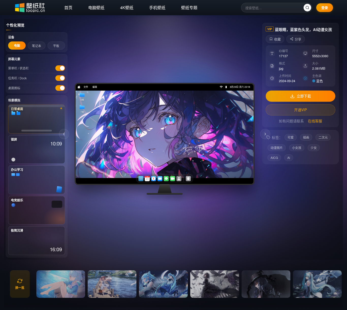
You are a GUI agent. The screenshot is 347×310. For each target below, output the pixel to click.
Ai (288, 157)
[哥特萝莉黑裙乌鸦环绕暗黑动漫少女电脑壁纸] (214, 284)
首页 (68, 7)
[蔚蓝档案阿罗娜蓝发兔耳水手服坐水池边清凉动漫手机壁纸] (60, 284)
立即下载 (304, 95)
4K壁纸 (126, 7)
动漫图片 (277, 147)
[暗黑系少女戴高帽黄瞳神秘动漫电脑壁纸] (266, 284)
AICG (274, 157)
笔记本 (36, 45)
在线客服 (315, 121)
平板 (56, 45)
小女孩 (296, 147)
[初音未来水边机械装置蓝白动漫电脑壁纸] (317, 284)
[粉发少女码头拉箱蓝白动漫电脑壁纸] (112, 284)
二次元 (323, 137)
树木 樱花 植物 (265, 134)
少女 (314, 147)
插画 (306, 137)
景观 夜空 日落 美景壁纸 (64, 134)
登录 (324, 7)
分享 (298, 39)
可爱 (291, 137)
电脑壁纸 (96, 7)
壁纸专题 (189, 7)
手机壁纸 (157, 7)
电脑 (17, 45)
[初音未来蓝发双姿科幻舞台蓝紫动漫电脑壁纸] (163, 284)
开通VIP (300, 109)
